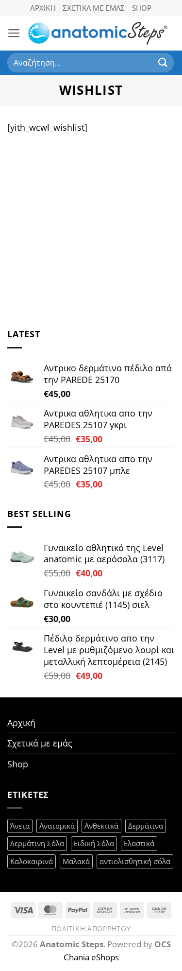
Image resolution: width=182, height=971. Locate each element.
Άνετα (20, 826)
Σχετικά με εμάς (94, 8)
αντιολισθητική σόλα (134, 861)
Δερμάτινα (145, 826)
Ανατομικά (57, 826)
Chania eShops (91, 957)
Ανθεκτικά (101, 826)
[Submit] (163, 62)
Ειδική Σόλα (94, 843)
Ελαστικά (139, 843)
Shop (142, 8)
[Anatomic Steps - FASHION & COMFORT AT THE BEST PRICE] (97, 33)
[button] (14, 33)
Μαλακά (76, 861)
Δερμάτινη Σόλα (37, 843)
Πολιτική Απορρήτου (91, 928)
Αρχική (43, 8)
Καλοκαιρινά (31, 861)
